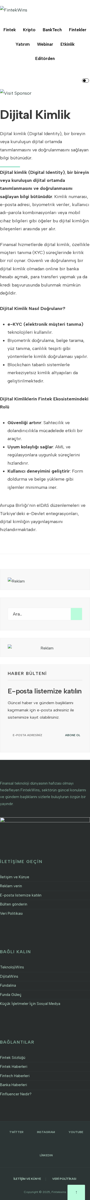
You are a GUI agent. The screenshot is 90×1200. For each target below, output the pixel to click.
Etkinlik (67, 44)
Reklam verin (11, 886)
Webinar (45, 44)
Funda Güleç (11, 994)
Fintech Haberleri (15, 1076)
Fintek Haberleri (13, 1066)
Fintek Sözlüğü (12, 1057)
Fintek (10, 29)
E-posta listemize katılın (21, 895)
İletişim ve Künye (14, 877)
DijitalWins (9, 976)
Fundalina (8, 985)
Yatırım (23, 44)
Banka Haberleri (13, 1085)
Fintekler (77, 29)
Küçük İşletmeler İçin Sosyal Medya (30, 1003)
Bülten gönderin (13, 904)
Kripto (29, 29)
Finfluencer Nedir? (16, 1094)
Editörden (45, 58)
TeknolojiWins (12, 967)
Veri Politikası (11, 913)
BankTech (52, 29)
